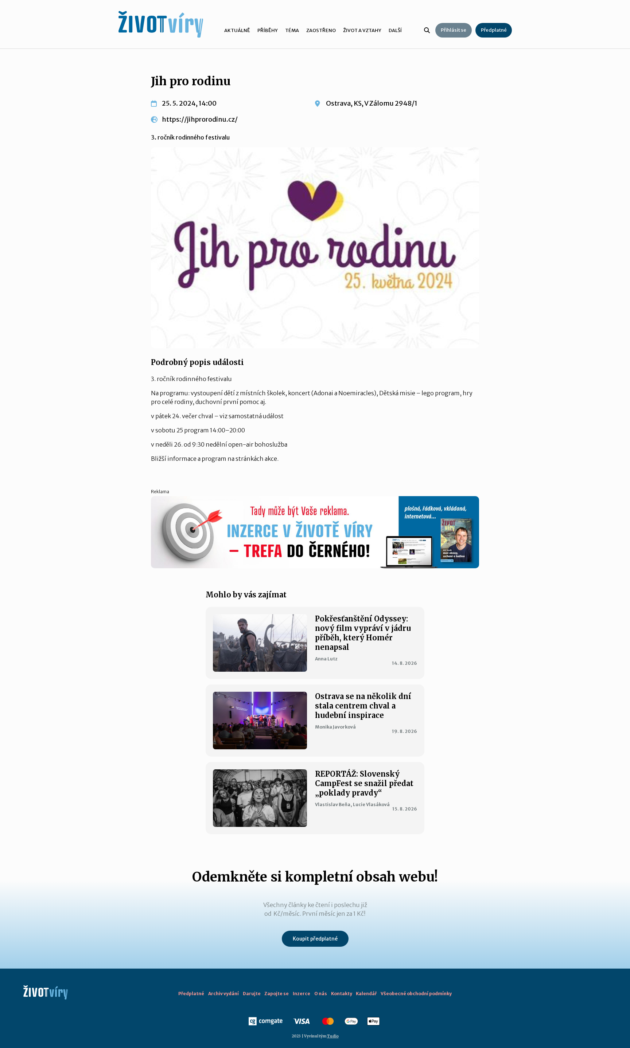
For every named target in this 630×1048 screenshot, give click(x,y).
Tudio (333, 1036)
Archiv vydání (223, 993)
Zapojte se (276, 993)
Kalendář (366, 993)
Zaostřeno (321, 30)
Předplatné (494, 30)
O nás (320, 993)
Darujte (252, 993)
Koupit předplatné (315, 938)
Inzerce (301, 993)
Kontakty (341, 993)
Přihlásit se (453, 30)
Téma (292, 30)
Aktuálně (237, 30)
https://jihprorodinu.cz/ (200, 119)
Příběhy (267, 30)
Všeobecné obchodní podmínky (416, 993)
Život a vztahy (362, 30)
